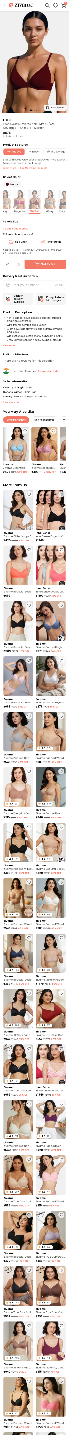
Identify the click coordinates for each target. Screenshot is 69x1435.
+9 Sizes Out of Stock (15, 228)
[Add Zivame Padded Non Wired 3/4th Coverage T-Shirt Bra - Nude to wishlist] (61, 771)
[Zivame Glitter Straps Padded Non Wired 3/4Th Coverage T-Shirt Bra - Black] (18, 510)
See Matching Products (33, 168)
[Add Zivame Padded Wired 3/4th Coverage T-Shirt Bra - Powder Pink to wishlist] (61, 1159)
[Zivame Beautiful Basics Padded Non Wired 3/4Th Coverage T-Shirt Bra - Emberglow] (18, 565)
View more (9, 345)
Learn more (9, 168)
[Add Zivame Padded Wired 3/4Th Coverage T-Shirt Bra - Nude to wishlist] (61, 716)
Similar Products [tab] (16, 419)
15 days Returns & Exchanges (55, 299)
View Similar (57, 107)
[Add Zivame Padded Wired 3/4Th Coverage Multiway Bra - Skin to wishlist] (29, 882)
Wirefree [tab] (34, 151)
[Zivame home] (21, 5)
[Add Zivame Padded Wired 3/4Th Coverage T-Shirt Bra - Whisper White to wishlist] (61, 882)
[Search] (47, 5)
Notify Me (48, 264)
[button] (4, 5)
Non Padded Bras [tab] (44, 419)
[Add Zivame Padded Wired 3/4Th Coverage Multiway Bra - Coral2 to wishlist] (61, 1381)
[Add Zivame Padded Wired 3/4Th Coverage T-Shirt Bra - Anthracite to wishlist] (29, 827)
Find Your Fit (54, 241)
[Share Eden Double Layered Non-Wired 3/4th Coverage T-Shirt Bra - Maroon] (7, 264)
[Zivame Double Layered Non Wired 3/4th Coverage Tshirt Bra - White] (51, 676)
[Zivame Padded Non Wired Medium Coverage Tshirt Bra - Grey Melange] (18, 731)
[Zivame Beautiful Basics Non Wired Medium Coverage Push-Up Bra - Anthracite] (18, 621)
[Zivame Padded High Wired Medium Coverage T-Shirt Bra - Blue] (51, 621)
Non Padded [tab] (14, 151)
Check (59, 285)
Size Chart (21, 241)
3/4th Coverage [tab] (56, 151)
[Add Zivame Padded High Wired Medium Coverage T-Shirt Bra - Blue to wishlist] (61, 605)
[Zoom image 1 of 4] (34, 61)
